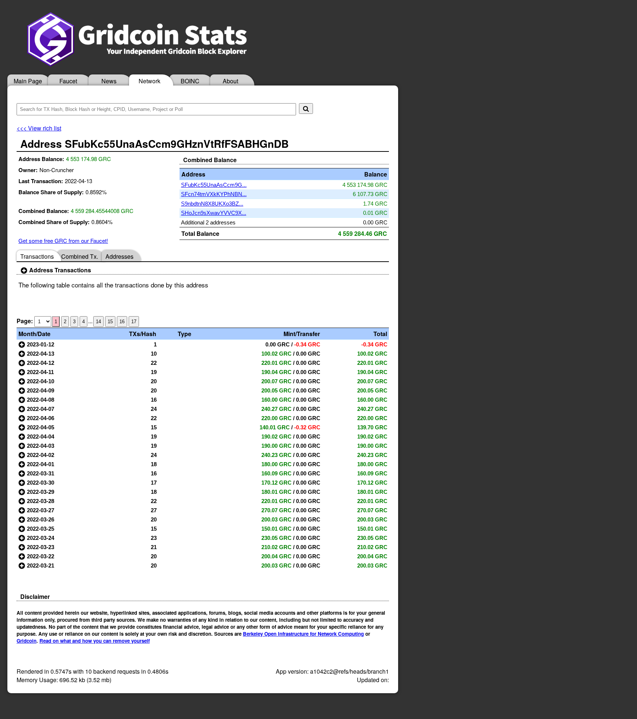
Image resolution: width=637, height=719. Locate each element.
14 (98, 321)
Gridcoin (26, 640)
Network (149, 81)
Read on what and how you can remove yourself (94, 640)
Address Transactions (59, 270)
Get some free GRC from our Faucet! (63, 240)
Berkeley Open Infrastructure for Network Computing (303, 633)
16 (122, 321)
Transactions (37, 256)
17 (133, 321)
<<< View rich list (39, 128)
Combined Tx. (79, 256)
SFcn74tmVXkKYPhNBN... (214, 194)
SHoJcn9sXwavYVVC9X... (213, 213)
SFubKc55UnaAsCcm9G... (214, 185)
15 (110, 321)
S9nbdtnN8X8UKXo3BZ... (212, 203)
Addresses (119, 256)
